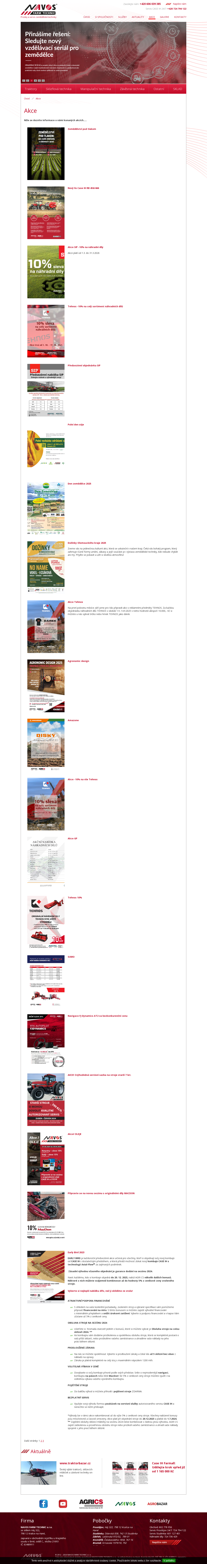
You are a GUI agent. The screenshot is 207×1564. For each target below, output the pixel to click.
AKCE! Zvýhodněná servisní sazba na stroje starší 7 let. (99, 1074)
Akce (152, 16)
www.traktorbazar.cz (75, 1463)
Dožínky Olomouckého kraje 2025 (87, 542)
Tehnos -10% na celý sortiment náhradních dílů (95, 306)
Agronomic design (78, 661)
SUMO (71, 956)
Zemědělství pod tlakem (82, 128)
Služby (122, 16)
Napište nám (179, 3)
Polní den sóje (76, 424)
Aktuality (138, 16)
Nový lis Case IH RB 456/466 (83, 188)
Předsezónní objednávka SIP (84, 365)
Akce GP (72, 838)
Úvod (86, 16)
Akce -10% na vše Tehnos (83, 779)
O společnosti (104, 16)
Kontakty (180, 16)
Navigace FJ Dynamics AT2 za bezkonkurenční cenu (97, 1015)
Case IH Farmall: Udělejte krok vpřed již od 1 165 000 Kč (168, 1467)
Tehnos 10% (75, 897)
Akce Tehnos (75, 601)
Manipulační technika (96, 89)
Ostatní (159, 89)
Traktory (31, 89)
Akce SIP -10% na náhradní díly (85, 247)
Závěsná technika (132, 89)
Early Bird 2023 (76, 1252)
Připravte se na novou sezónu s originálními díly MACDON (101, 1193)
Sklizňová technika (58, 89)
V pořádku (168, 1560)
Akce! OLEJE (74, 1134)
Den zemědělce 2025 (79, 483)
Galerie (164, 16)
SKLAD (177, 89)
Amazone (73, 720)
